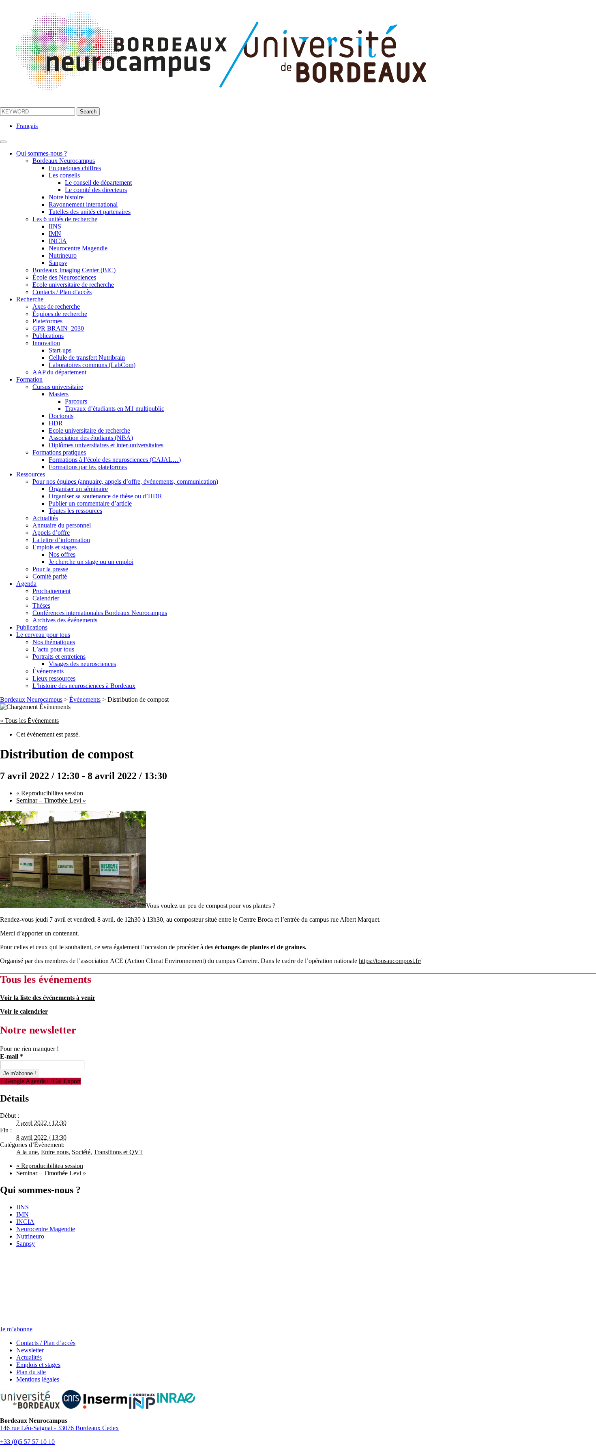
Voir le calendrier (24, 1011)
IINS (55, 226)
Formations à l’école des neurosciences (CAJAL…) (115, 459)
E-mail (11, 1056)
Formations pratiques (59, 452)
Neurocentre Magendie (78, 248)
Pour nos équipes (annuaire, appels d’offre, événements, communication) (125, 481)
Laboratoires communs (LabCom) (92, 364)
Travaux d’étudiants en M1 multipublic (114, 408)
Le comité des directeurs (96, 189)
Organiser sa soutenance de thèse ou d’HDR (105, 496)
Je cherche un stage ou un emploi (91, 561)
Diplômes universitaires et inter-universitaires (106, 445)
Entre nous (55, 1152)
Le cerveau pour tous (43, 634)
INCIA (58, 240)
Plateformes (47, 321)
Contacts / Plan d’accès (62, 291)
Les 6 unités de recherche (64, 219)
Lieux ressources (53, 678)
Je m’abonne (16, 1329)
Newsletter (30, 1350)
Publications (48, 335)
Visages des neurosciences (82, 663)
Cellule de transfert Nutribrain (87, 357)
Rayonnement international (83, 204)
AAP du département (59, 372)
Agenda (26, 583)
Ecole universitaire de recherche (73, 284)
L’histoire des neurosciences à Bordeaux (83, 685)
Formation (29, 379)
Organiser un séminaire (78, 488)
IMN (55, 233)
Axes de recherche (56, 306)
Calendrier (45, 598)
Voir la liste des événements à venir (47, 997)
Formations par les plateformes (88, 466)
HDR (56, 423)
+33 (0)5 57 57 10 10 (27, 1441)
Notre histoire (66, 197)
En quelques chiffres (75, 167)
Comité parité (49, 576)
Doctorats (61, 415)
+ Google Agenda (23, 1081)
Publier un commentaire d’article (90, 503)
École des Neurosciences (64, 277)
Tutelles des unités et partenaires (90, 211)
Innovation (46, 343)
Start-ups (60, 350)
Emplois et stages (54, 547)
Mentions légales (37, 1379)
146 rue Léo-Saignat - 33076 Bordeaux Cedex (59, 1427)
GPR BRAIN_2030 (58, 328)
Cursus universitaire (57, 386)
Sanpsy (58, 262)
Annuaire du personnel (61, 525)
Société (81, 1152)
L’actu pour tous (53, 649)
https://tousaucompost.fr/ (390, 960)
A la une (27, 1152)
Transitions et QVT (118, 1152)
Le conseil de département (98, 182)
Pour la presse (50, 569)
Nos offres (62, 554)
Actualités (45, 518)
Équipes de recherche (59, 313)
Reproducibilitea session (49, 793)
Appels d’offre (51, 532)
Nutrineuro (63, 255)
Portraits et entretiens (59, 656)
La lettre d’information (61, 539)
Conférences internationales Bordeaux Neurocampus (99, 612)
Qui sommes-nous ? (41, 153)
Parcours (76, 401)
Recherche (29, 299)
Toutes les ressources (75, 510)
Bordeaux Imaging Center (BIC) (74, 270)
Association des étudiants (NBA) (91, 437)
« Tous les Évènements (29, 720)
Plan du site (31, 1372)
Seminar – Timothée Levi (51, 800)
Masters (59, 394)
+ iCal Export (63, 1081)
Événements (48, 671)
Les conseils (64, 175)
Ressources (30, 474)
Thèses (41, 605)
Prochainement (51, 590)
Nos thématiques (53, 641)
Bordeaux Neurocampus (63, 160)
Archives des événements (64, 620)
